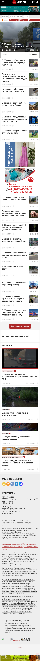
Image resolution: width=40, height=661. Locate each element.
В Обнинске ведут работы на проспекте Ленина (14, 104)
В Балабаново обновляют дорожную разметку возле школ (14, 255)
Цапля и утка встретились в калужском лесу (15, 414)
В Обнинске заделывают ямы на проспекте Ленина (14, 198)
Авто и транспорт (7, 371)
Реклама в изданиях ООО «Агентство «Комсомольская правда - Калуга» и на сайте (20, 547)
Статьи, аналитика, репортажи (12, 457)
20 (29, 383)
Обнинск (33, 55)
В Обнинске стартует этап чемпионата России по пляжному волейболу (14, 312)
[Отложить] (14, 50)
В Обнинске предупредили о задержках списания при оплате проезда (14, 119)
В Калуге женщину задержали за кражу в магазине (17, 438)
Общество (5, 409)
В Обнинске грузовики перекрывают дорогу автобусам (17, 45)
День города (14, 20)
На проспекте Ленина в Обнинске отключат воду (13, 90)
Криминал (5, 433)
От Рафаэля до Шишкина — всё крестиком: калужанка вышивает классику (17, 462)
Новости (5, 16)
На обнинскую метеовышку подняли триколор (15, 283)
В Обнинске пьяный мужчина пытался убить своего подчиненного (13, 298)
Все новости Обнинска (20, 326)
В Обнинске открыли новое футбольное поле (14, 132)
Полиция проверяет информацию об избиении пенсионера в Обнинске (14, 213)
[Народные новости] (33, 2)
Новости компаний (15, 336)
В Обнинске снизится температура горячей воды (14, 240)
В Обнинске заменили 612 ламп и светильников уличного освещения (14, 227)
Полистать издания (8, 526)
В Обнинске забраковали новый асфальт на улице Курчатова (13, 62)
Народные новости (16, 16)
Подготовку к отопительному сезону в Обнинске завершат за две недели (14, 77)
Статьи (26, 16)
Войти (37, 2)
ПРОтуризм (23, 20)
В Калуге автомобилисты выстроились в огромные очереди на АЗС (19, 376)
